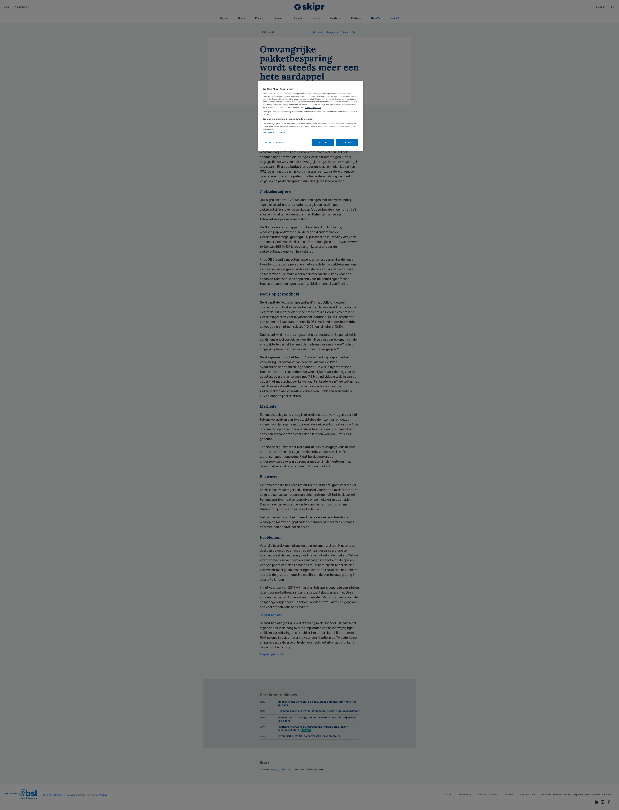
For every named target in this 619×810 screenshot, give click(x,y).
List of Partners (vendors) (274, 132)
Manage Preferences (274, 142)
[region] (310, 116)
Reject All (323, 142)
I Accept (347, 142)
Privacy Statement (313, 107)
